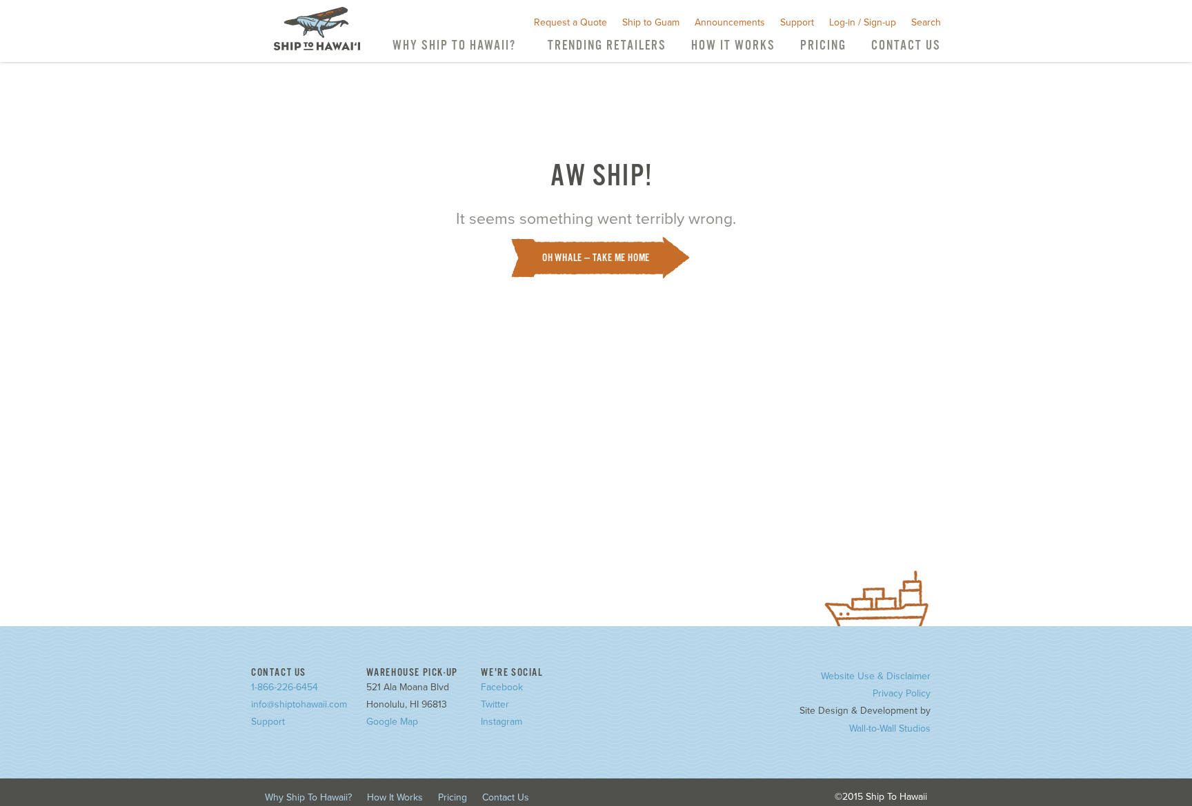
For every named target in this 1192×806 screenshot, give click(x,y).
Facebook (502, 687)
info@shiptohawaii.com (299, 704)
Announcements (730, 22)
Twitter (495, 704)
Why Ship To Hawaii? (454, 46)
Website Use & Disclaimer (876, 676)
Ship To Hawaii (317, 28)
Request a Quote (570, 22)
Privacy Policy (902, 693)
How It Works (733, 46)
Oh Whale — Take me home (596, 258)
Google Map (392, 721)
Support (797, 22)
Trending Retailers (607, 46)
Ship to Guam (650, 22)
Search (926, 22)
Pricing (823, 46)
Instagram (501, 721)
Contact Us (906, 46)
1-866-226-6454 (284, 687)
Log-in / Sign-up (862, 22)
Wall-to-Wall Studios (890, 728)
